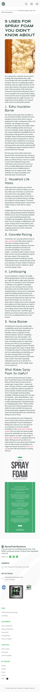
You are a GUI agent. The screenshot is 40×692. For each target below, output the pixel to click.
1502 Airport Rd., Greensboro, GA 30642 (17, 567)
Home (3, 10)
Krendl (3, 675)
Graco (3, 672)
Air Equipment (5, 635)
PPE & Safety (5, 649)
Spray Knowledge (11, 10)
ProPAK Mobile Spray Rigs (9, 612)
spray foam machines (12, 438)
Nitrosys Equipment (7, 629)
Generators (4, 632)
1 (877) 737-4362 (9, 579)
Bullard (3, 665)
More (3, 678)
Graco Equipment (6, 626)
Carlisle (3, 669)
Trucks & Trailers (6, 639)
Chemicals (4, 652)
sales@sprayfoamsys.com (14, 577)
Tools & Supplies (6, 655)
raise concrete (10, 241)
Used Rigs (4, 615)
